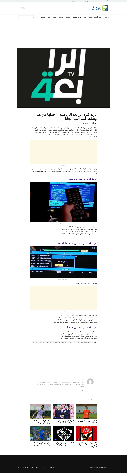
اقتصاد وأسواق (98, 17)
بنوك (85, 17)
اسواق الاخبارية (103, 467)
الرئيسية (86, 1)
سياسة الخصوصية (80, 1)
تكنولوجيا (68, 17)
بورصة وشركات (77, 17)
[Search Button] (18, 17)
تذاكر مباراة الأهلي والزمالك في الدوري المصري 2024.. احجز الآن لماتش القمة (87, 444)
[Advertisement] (63, 33)
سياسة (55, 17)
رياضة (79, 417)
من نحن (73, 1)
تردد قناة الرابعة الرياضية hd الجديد (58, 342)
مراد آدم (94, 123)
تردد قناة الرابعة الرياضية (86, 342)
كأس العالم (35, 342)
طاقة (49, 17)
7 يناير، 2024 (86, 123)
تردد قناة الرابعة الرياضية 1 (73, 342)
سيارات (61, 17)
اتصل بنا (91, 1)
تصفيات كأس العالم (44, 342)
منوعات (43, 17)
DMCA (95, 1)
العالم (90, 17)
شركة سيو (51, 467)
